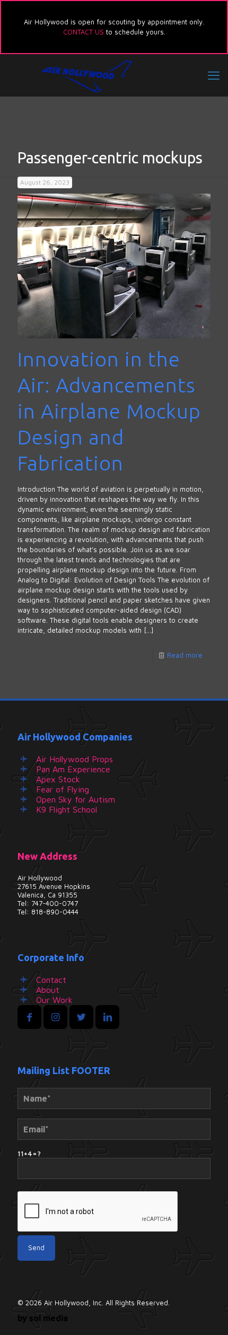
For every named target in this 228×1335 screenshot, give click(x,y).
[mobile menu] (214, 75)
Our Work (54, 1000)
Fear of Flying (62, 789)
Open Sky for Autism (75, 799)
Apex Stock (58, 779)
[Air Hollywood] (114, 75)
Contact (51, 979)
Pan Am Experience (73, 769)
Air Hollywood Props (74, 759)
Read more (185, 655)
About (47, 989)
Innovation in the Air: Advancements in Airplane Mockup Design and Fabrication (109, 411)
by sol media (42, 1318)
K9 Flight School (66, 809)
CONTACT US (83, 32)
